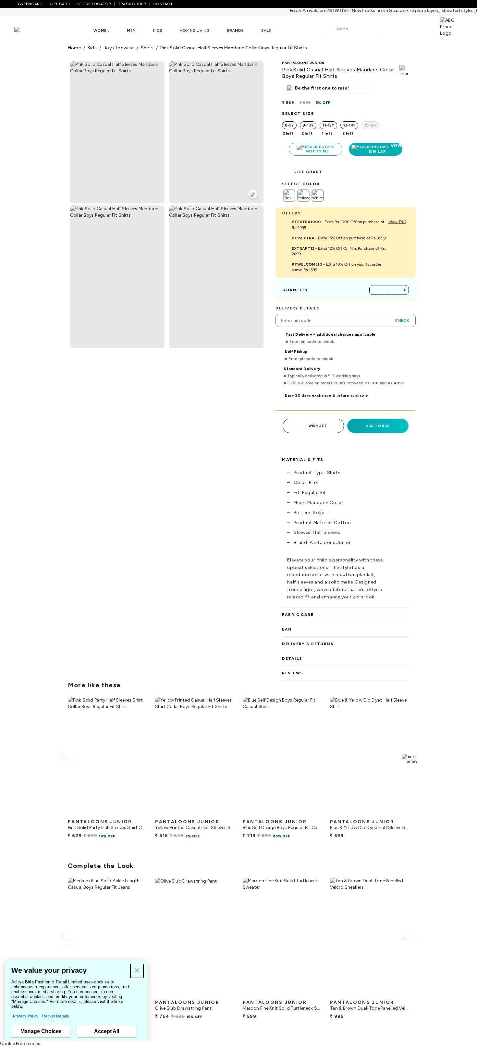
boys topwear (119, 48)
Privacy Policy (25, 1016)
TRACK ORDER (132, 4)
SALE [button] (266, 30)
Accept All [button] (106, 1031)
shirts (147, 48)
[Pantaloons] (26, 30)
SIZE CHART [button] (307, 172)
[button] (136, 971)
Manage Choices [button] (41, 1031)
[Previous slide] (67, 759)
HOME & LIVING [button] (194, 30)
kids (92, 48)
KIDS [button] (157, 30)
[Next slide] (409, 759)
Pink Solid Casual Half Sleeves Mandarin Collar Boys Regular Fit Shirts (233, 48)
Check (402, 320)
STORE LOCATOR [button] (94, 4)
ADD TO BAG (378, 426)
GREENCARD (30, 4)
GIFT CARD (60, 4)
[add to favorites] (136, 813)
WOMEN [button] (101, 30)
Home (74, 48)
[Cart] (421, 28)
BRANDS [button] (235, 30)
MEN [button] (131, 30)
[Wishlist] (385, 29)
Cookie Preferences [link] (20, 1043)
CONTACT (163, 4)
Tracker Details (55, 1016)
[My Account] (404, 28)
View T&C (397, 222)
